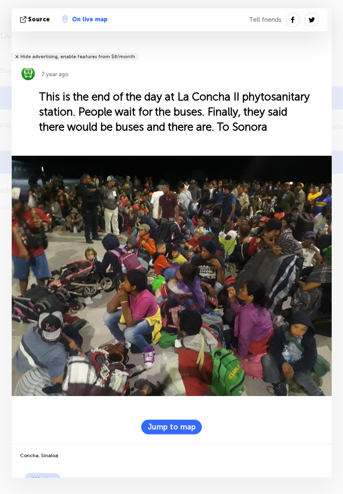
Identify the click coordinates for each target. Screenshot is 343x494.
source (39, 19)
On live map (90, 19)
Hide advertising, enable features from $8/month (77, 56)
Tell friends (265, 19)
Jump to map (172, 426)
